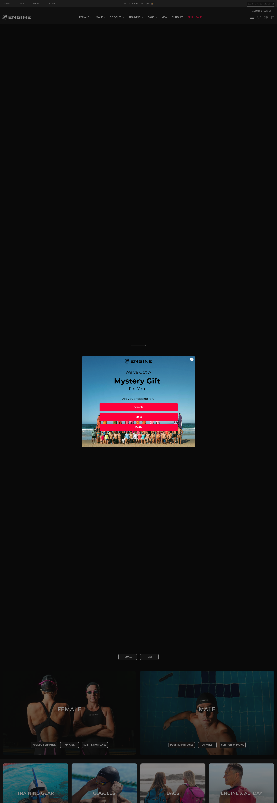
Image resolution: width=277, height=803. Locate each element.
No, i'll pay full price (138, 439)
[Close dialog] (192, 359)
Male (138, 417)
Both (138, 427)
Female (139, 407)
